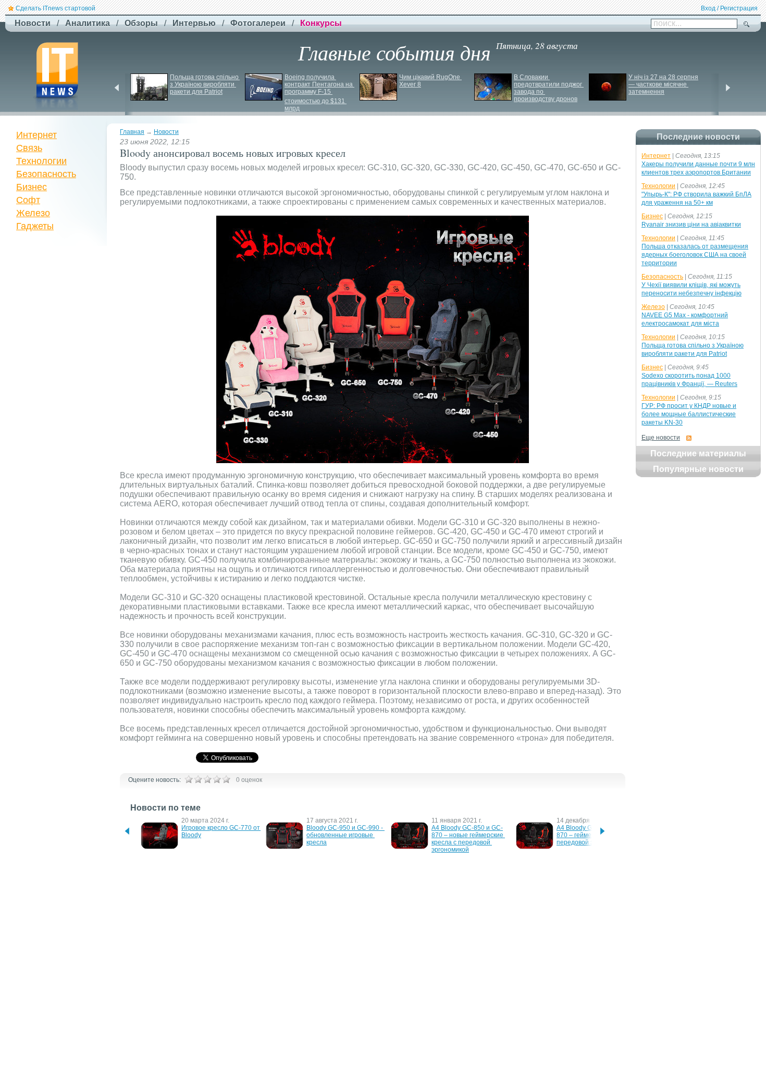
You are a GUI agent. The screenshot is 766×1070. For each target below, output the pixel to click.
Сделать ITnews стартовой (55, 8)
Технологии (41, 161)
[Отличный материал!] (226, 779)
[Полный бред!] (188, 779)
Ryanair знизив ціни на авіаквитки (691, 224)
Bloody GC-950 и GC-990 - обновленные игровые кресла (345, 835)
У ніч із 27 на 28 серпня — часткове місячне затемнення (664, 84)
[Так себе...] (207, 779)
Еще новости (660, 437)
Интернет (36, 135)
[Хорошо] (216, 779)
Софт (28, 200)
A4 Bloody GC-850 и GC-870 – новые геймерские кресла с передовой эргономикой (468, 838)
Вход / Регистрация (729, 8)
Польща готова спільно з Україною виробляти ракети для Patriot (205, 84)
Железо (33, 213)
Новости (166, 131)
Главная (132, 131)
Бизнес (31, 187)
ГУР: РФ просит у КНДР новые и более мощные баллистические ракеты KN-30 (688, 414)
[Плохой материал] (198, 779)
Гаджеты (35, 226)
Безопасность (46, 174)
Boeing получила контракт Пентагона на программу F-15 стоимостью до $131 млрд (319, 92)
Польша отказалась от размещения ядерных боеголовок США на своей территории (694, 255)
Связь (29, 148)
